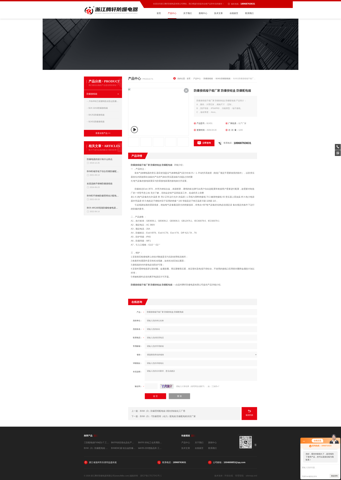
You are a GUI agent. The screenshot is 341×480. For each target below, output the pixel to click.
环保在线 (228, 476)
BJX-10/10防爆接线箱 (98, 108)
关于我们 (187, 13)
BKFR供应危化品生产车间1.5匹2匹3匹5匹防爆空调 (123, 442)
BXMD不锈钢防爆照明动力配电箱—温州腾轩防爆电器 (103, 196)
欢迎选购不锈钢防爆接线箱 (99, 183)
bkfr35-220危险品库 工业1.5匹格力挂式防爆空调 (150, 448)
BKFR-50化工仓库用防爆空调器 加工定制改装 (150, 442)
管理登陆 (239, 476)
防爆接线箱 (92, 94)
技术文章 (218, 13)
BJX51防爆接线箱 (96, 121)
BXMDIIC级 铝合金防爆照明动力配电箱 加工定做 (123, 448)
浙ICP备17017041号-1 (151, 476)
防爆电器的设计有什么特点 (99, 159)
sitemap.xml (251, 476)
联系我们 (249, 13)
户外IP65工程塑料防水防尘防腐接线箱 (104, 101)
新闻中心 (203, 13)
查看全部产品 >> (103, 133)
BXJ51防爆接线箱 (96, 115)
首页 (159, 13)
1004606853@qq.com (234, 462)
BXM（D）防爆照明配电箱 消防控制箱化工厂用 (162, 411)
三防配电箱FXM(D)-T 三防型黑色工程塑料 (96, 442)
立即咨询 (206, 143)
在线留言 (234, 13)
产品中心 (172, 13)
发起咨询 (334, 476)
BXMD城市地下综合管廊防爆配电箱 (103, 171)
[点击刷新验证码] (166, 386)
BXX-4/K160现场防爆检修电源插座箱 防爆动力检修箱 (103, 208)
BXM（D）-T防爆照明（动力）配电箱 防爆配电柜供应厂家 (168, 416)
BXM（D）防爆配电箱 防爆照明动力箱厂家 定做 (96, 448)
